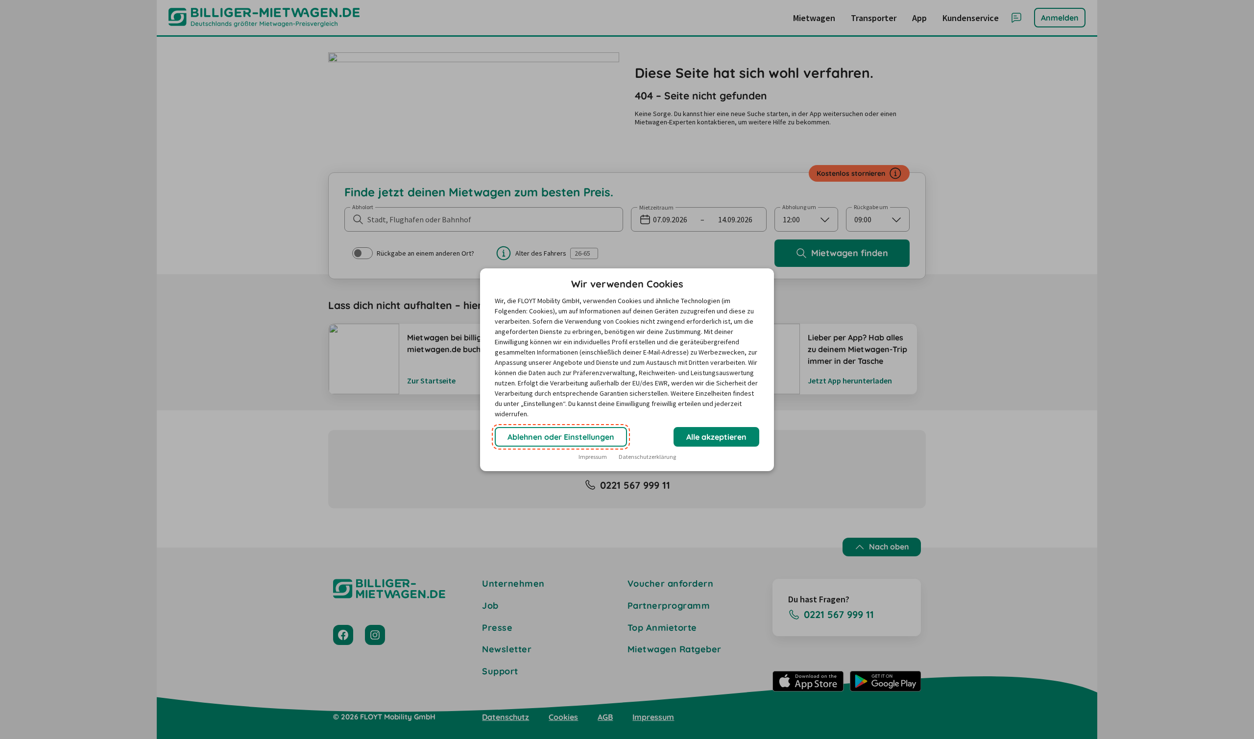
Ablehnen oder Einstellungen (560, 437)
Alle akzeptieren (716, 437)
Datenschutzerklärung (647, 456)
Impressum (593, 456)
